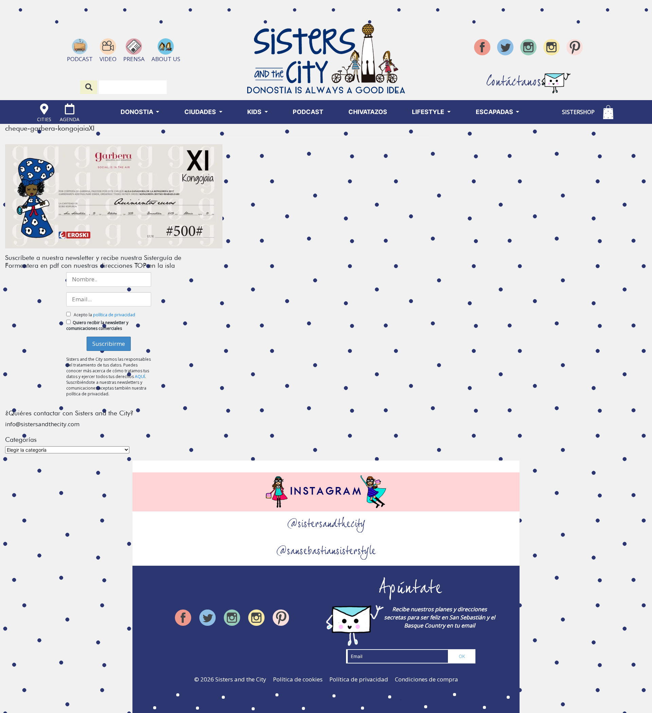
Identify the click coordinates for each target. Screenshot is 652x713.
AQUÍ (140, 376)
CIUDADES (200, 111)
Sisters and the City (240, 679)
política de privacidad (114, 315)
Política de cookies (298, 679)
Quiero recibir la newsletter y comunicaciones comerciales (97, 325)
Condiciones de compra (426, 679)
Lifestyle (429, 111)
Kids (255, 111)
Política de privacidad (358, 679)
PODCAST (308, 111)
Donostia (138, 111)
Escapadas (495, 111)
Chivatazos (367, 111)
